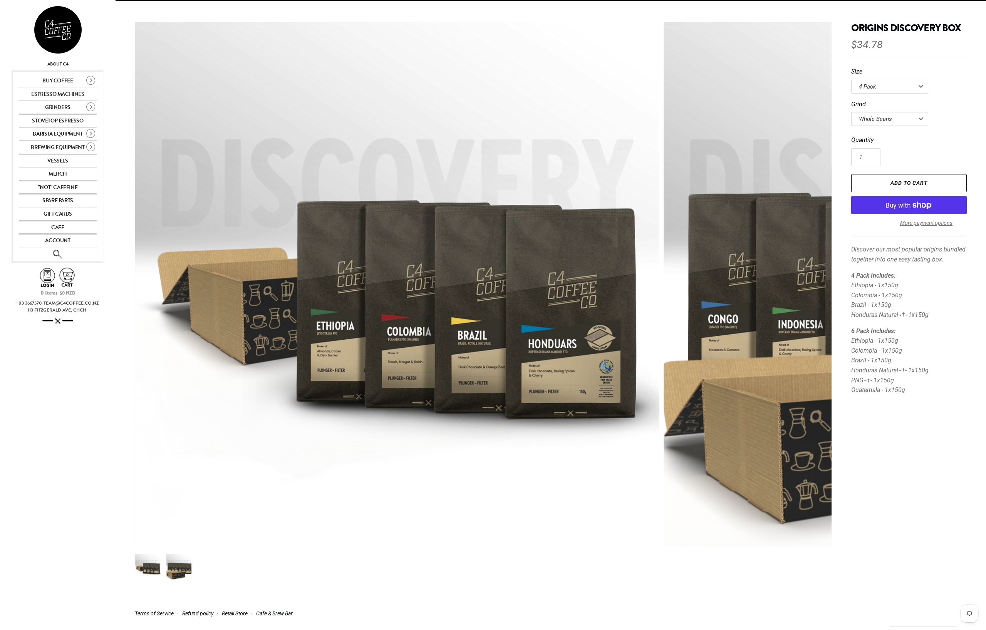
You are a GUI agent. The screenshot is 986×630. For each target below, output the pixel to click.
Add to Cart (908, 183)
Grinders (57, 107)
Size (856, 71)
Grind (858, 104)
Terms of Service (154, 613)
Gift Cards (58, 214)
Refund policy (197, 613)
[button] (815, 284)
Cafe (57, 227)
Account (57, 240)
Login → (47, 278)
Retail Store (235, 613)
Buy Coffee (57, 81)
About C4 (58, 63)
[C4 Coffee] (58, 30)
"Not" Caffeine (57, 187)
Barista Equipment (57, 134)
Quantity (862, 140)
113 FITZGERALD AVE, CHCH (57, 310)
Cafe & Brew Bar (274, 613)
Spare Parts (57, 200)
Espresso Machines (57, 94)
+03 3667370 (29, 303)
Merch (58, 174)
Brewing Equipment (57, 147)
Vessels (57, 161)
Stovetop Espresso (57, 121)
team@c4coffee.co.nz (71, 303)
